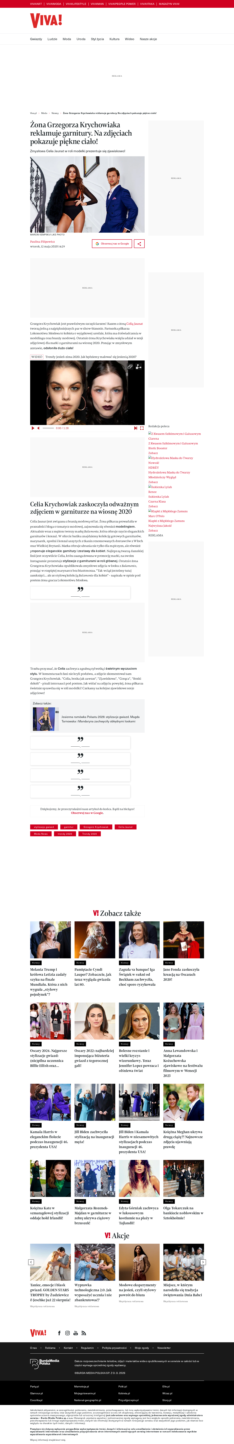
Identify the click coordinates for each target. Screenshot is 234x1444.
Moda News (41, 833)
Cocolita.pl (36, 1400)
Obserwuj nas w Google (114, 243)
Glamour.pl (36, 1393)
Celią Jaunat (134, 324)
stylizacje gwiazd (44, 826)
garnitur (68, 826)
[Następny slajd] (203, 1262)
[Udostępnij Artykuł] (139, 243)
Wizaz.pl (167, 1393)
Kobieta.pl (124, 1393)
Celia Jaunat (126, 826)
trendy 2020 (65, 833)
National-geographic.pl (87, 1400)
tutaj (62, 1439)
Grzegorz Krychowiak (96, 826)
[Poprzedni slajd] (31, 1262)
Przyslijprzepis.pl (128, 1400)
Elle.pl (166, 1386)
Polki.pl (122, 1386)
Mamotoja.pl (81, 1386)
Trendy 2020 (89, 833)
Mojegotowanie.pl (85, 1393)
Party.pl (34, 1386)
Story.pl (166, 1400)
